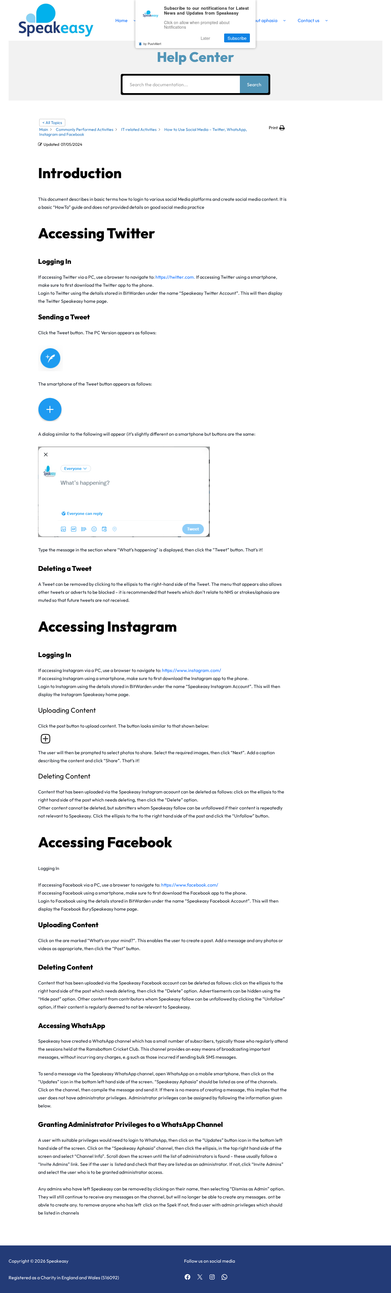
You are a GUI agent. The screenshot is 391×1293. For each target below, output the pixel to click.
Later (205, 38)
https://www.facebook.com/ (189, 885)
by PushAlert (152, 43)
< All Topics (52, 122)
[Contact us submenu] (326, 20)
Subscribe (237, 38)
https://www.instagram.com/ (191, 670)
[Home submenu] (134, 20)
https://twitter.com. (175, 277)
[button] (277, 127)
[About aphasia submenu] (284, 20)
